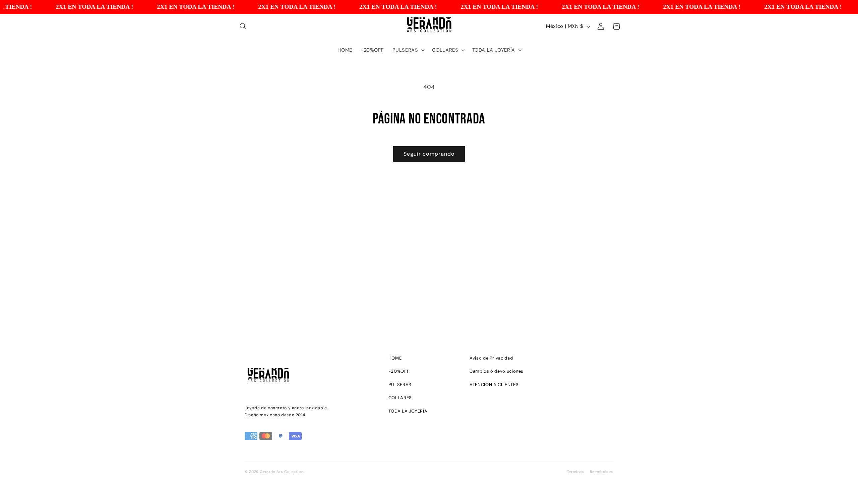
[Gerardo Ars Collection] (307, 376)
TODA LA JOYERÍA (407, 411)
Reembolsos (601, 471)
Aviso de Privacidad (491, 358)
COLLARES (400, 397)
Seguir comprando (429, 153)
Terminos (576, 471)
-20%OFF (398, 371)
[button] (243, 26)
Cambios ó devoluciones (497, 371)
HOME (395, 358)
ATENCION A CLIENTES (494, 384)
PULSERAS (400, 384)
